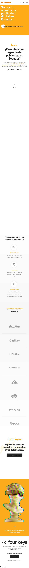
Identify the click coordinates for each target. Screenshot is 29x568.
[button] (13, 26)
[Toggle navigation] (27, 2)
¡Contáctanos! (14, 311)
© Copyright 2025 (14, 549)
